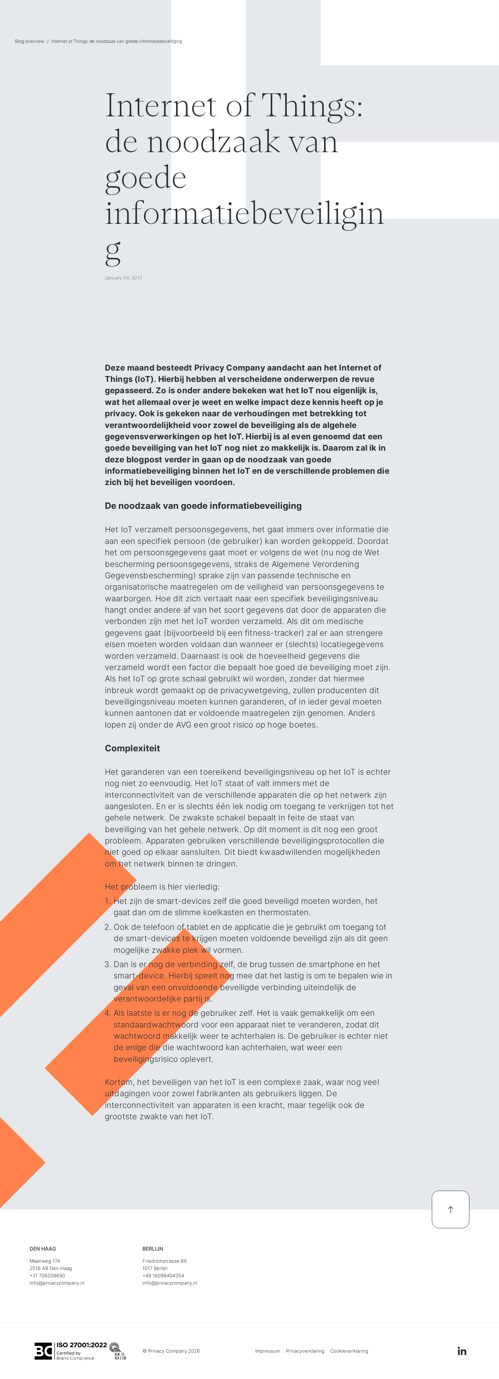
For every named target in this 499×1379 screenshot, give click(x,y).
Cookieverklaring (349, 1351)
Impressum (267, 1351)
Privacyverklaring (305, 1351)
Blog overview (29, 41)
